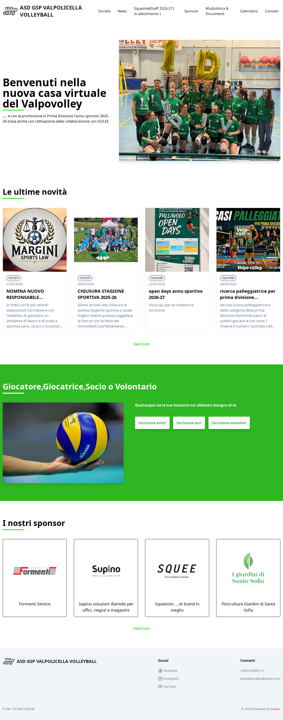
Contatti (272, 11)
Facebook (170, 670)
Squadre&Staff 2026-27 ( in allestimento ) (154, 11)
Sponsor (191, 11)
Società (104, 11)
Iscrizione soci (189, 422)
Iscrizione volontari (229, 422)
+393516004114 (251, 670)
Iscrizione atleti (152, 422)
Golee (275, 709)
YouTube (169, 686)
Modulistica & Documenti (217, 11)
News (122, 11)
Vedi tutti (141, 344)
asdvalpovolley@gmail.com (260, 678)
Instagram (171, 678)
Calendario (249, 11)
